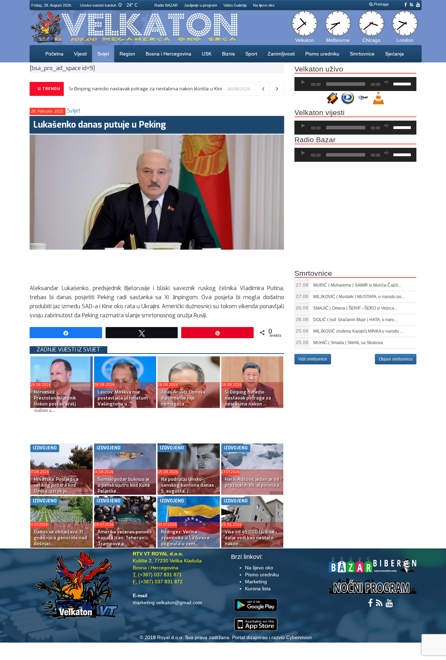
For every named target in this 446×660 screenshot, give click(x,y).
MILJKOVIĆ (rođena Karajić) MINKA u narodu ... (358, 331)
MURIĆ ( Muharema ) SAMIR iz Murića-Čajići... (357, 285)
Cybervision (299, 637)
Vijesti (80, 53)
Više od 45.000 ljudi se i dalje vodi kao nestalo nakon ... (251, 538)
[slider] (403, 83)
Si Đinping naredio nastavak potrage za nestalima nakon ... (248, 398)
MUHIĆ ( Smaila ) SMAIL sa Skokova (348, 342)
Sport (251, 53)
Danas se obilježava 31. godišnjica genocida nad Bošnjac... (60, 538)
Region (127, 53)
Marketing (256, 581)
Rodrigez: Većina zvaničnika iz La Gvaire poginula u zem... (185, 538)
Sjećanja (394, 53)
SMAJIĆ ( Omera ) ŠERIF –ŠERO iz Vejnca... (355, 308)
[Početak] (303, 82)
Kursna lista (258, 588)
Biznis (228, 53)
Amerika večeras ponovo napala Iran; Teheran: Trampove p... (125, 538)
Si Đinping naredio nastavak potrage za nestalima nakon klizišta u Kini (145, 89)
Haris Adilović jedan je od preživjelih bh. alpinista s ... (252, 485)
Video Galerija (235, 5)
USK (207, 53)
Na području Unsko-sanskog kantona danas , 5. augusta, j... (188, 485)
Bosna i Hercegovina (168, 53)
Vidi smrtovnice (312, 359)
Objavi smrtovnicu (396, 359)
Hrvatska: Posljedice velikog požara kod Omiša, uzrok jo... (56, 485)
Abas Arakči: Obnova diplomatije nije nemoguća (183, 398)
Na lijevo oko (264, 5)
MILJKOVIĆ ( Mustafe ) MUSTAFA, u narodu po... (359, 296)
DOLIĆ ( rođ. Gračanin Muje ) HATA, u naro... (355, 319)
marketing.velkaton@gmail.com (167, 602)
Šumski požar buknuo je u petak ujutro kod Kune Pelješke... (124, 485)
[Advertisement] (156, 265)
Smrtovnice (362, 53)
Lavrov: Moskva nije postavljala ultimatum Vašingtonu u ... (123, 398)
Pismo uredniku (322, 53)
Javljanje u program (200, 5)
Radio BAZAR (166, 5)
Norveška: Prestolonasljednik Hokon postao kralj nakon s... (55, 401)
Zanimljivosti (281, 53)
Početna (54, 53)
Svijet (103, 53)
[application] (355, 84)
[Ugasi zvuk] (386, 82)
